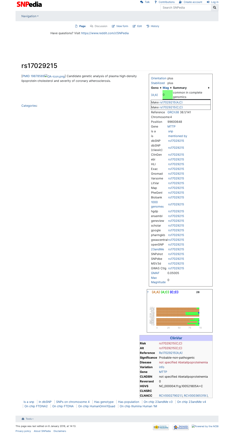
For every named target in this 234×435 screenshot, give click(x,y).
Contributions (167, 1)
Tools (29, 418)
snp (170, 131)
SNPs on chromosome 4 (73, 402)
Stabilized (158, 83)
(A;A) (154, 95)
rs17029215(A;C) (171, 102)
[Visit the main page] (30, 4)
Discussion (101, 26)
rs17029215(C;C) (171, 107)
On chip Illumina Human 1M (138, 406)
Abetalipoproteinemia (193, 362)
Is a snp (29, 402)
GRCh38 (173, 112)
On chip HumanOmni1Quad (96, 406)
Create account (193, 1)
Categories (29, 105)
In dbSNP (45, 402)
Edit (139, 26)
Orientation (158, 78)
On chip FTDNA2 (36, 406)
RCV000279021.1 (170, 395)
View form (122, 26)
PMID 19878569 (33, 76)
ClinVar (176, 338)
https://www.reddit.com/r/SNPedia (105, 33)
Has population (128, 402)
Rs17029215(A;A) (171, 353)
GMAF (155, 273)
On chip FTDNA (63, 406)
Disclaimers (60, 431)
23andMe (157, 249)
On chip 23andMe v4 (191, 402)
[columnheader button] (168, 87)
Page (82, 26)
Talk (147, 1)
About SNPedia (42, 431)
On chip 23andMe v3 (158, 402)
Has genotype (104, 402)
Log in (214, 1)
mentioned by (177, 136)
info (161, 367)
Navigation (28, 16)
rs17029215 (176, 141)
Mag (166, 88)
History (155, 26)
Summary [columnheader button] (180, 88)
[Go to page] (214, 7)
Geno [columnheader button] (155, 88)
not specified (168, 362)
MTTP (171, 126)
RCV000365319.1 (195, 395)
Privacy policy (23, 431)
